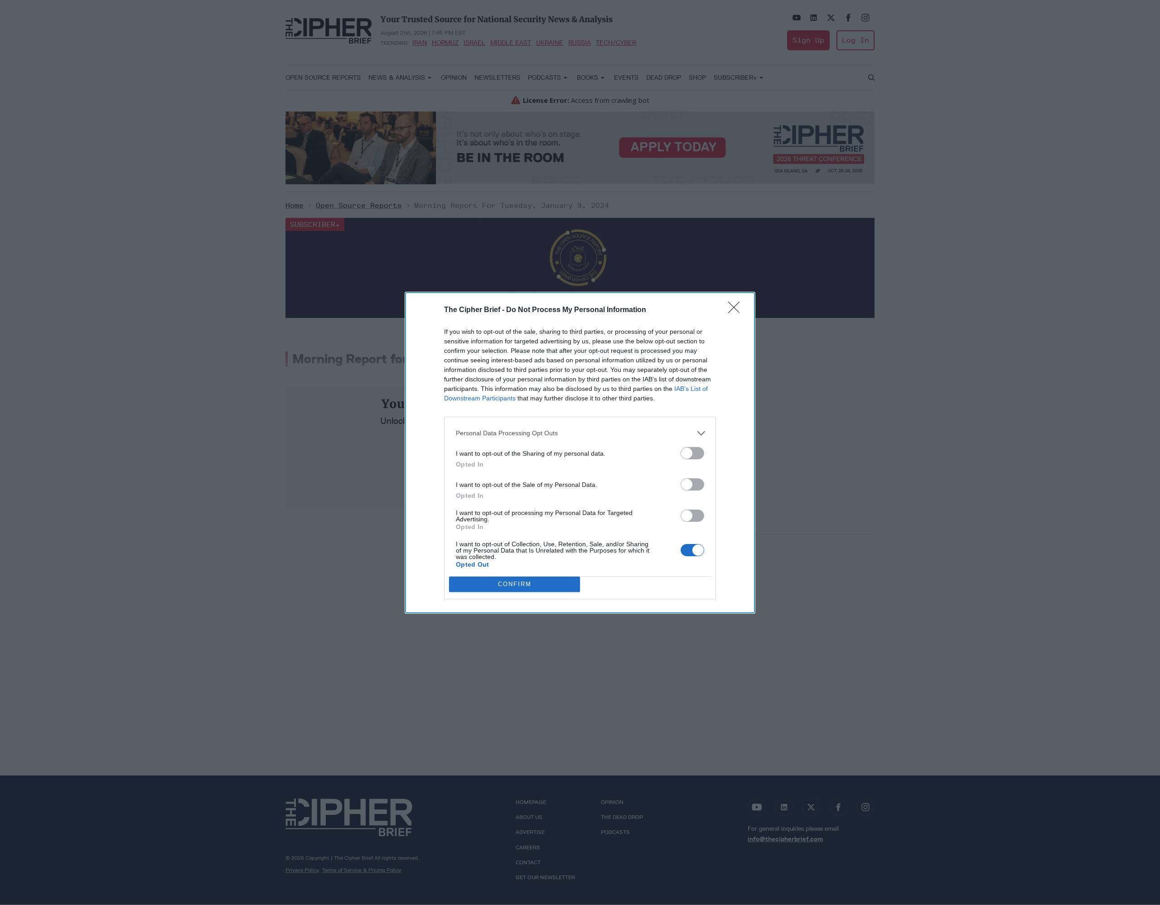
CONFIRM (515, 584)
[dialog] (580, 453)
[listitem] (580, 433)
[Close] (736, 310)
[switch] (692, 453)
